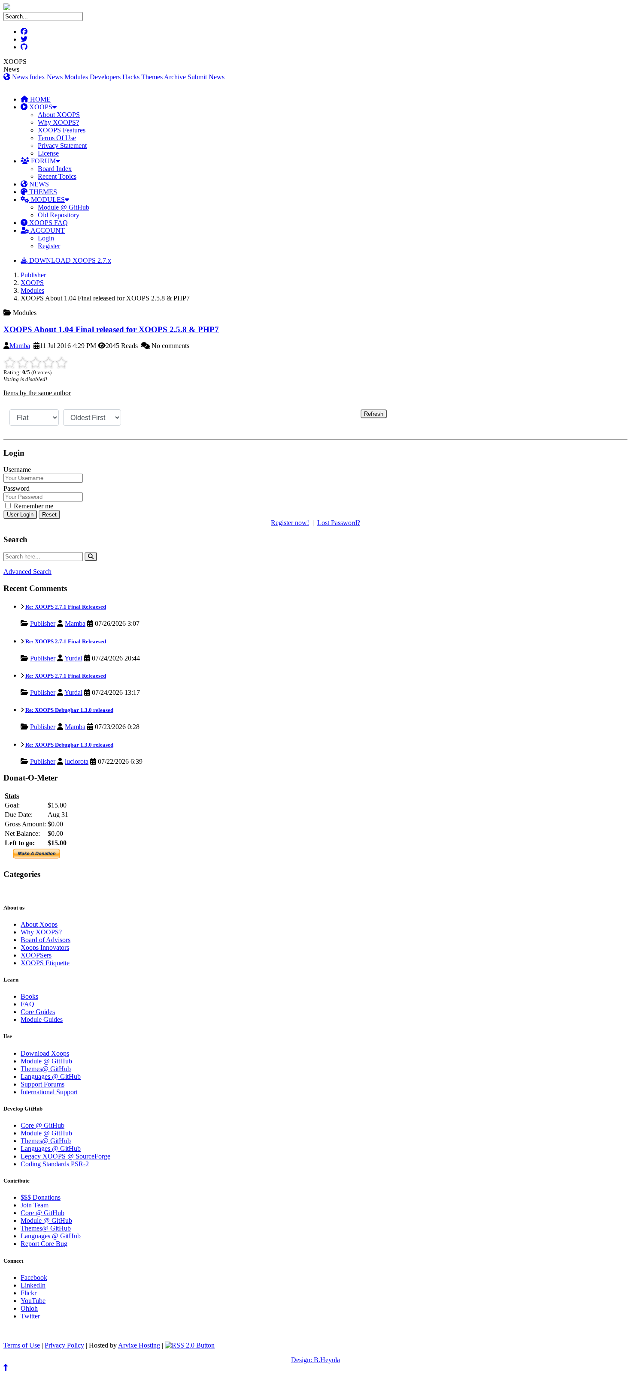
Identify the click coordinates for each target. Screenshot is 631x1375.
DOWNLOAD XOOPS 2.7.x (69, 260)
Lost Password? (338, 522)
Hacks (131, 77)
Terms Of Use (57, 137)
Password (16, 488)
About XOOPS (59, 114)
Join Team (35, 1205)
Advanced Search (27, 571)
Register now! (290, 522)
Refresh (373, 414)
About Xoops (39, 924)
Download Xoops (45, 1053)
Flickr (28, 1293)
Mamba (19, 345)
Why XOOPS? (58, 122)
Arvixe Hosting (139, 1345)
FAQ (27, 1004)
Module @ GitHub (63, 207)
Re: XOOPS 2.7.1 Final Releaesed (65, 606)
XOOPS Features (61, 130)
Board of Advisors (45, 939)
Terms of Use (21, 1345)
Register (49, 245)
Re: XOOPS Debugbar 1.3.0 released (69, 710)
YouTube (33, 1300)
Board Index (55, 168)
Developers (105, 77)
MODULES (47, 199)
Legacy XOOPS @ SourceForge (65, 1156)
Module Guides (42, 1019)
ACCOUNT (47, 230)
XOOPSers (36, 955)
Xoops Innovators (45, 947)
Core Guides (38, 1011)
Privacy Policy (64, 1345)
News (55, 77)
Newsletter (43, 891)
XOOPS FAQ (47, 222)
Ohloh (29, 1308)
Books (29, 996)
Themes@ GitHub (46, 1068)
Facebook (34, 1277)
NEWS (38, 184)
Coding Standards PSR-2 (55, 1164)
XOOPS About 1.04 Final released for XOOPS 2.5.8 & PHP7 (111, 329)
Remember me (32, 506)
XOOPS (39, 107)
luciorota (76, 761)
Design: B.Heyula (315, 1359)
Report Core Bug (44, 1243)
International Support (49, 1092)
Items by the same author (37, 392)
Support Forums (42, 1084)
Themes (152, 77)
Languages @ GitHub (51, 1076)
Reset (49, 514)
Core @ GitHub (42, 1125)
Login (46, 238)
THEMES (42, 191)
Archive (175, 77)
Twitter (30, 1316)
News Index (27, 77)
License (48, 153)
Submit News (206, 77)
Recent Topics (57, 176)
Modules (76, 77)
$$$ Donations (41, 1197)
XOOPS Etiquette (45, 963)
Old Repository (58, 215)
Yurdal (73, 658)
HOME (39, 99)
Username (17, 469)
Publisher (33, 275)
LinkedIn (33, 1285)
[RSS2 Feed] (190, 1345)
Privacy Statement (62, 145)
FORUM (42, 161)
